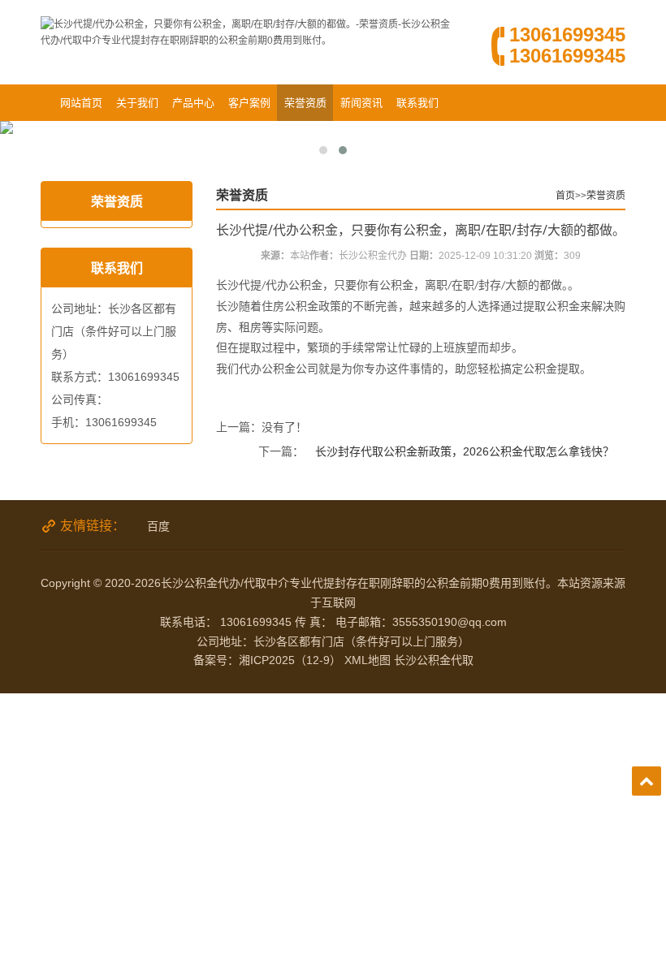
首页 (565, 195)
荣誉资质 (305, 103)
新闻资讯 (361, 103)
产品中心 (193, 103)
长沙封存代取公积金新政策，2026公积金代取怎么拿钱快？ (464, 451)
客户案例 (249, 103)
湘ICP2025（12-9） (290, 660)
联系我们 (417, 103)
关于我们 (137, 103)
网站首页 (81, 103)
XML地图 (367, 660)
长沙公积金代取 (434, 660)
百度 (158, 526)
